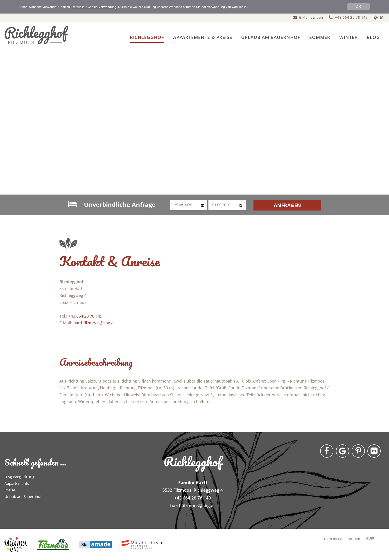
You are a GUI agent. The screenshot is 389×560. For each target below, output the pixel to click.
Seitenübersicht (333, 538)
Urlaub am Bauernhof (23, 496)
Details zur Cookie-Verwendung (94, 7)
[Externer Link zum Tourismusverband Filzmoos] (53, 544)
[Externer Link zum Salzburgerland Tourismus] (16, 544)
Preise (10, 490)
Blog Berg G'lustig (19, 477)
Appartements (17, 483)
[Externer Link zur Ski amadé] (95, 544)
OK (358, 7)
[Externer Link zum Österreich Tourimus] (141, 544)
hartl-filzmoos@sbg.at (94, 322)
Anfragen (287, 205)
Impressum (354, 538)
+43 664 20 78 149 (85, 316)
